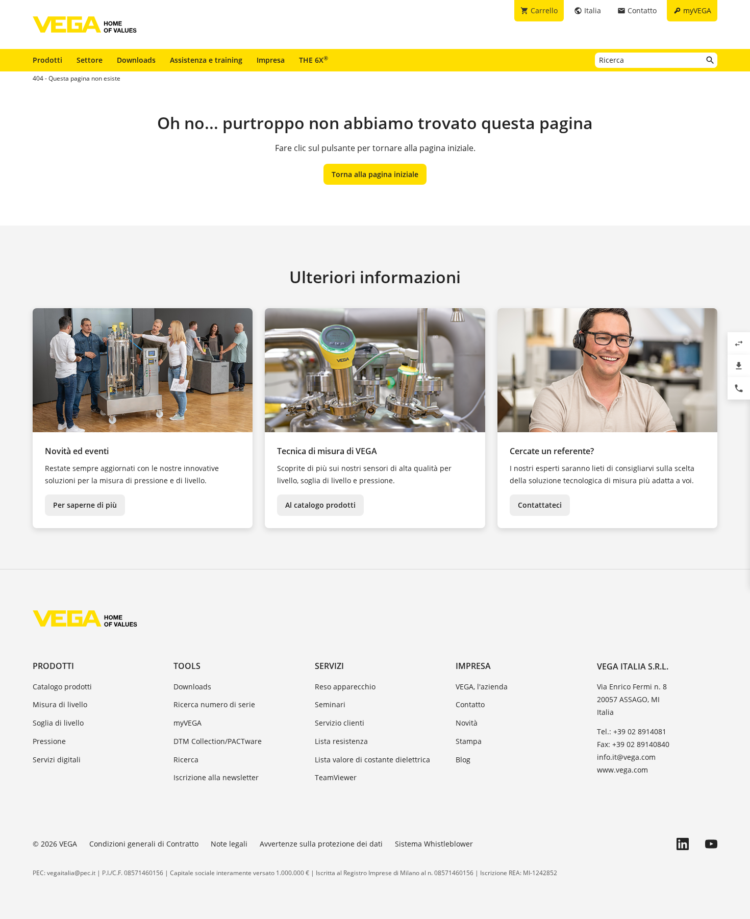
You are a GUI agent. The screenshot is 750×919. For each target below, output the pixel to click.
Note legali (229, 844)
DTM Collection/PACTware (217, 741)
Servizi (329, 666)
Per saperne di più (85, 505)
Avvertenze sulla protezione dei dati (321, 844)
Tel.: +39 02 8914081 (631, 731)
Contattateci (540, 505)
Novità (467, 723)
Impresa (271, 60)
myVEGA (187, 723)
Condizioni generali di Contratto (143, 844)
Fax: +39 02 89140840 (633, 744)
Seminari (330, 704)
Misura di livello (60, 704)
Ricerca (185, 759)
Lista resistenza (341, 741)
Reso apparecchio (345, 686)
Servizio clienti (339, 723)
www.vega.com (622, 770)
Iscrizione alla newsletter (216, 777)
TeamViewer (336, 777)
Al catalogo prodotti (320, 505)
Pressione (49, 741)
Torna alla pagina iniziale (375, 174)
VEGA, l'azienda (482, 686)
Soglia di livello (58, 723)
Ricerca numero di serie (214, 704)
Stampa (469, 741)
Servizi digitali (57, 759)
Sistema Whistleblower (434, 844)
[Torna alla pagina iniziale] (85, 618)
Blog (463, 759)
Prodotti (47, 60)
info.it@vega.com (626, 757)
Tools (187, 666)
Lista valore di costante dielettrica (372, 759)
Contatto (470, 704)
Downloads (136, 60)
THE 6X (313, 60)
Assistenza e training (206, 60)
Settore (90, 60)
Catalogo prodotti (62, 686)
